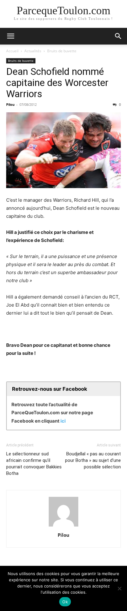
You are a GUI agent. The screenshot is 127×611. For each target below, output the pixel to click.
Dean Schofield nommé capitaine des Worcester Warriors (57, 83)
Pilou (10, 104)
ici (63, 421)
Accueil (12, 51)
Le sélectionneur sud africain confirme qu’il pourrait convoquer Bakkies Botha (34, 463)
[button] (10, 36)
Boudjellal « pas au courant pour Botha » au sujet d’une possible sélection (93, 460)
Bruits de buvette (61, 51)
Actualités (32, 51)
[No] (119, 588)
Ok (65, 601)
